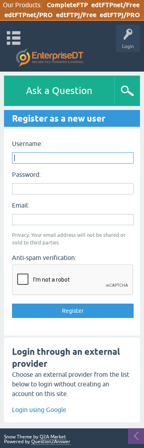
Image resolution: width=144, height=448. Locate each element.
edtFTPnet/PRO (28, 15)
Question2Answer (50, 441)
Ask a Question (59, 90)
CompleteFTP (67, 5)
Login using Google (39, 409)
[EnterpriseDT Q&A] (50, 58)
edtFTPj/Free (76, 15)
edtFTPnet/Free (115, 5)
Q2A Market (53, 437)
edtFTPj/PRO (120, 15)
